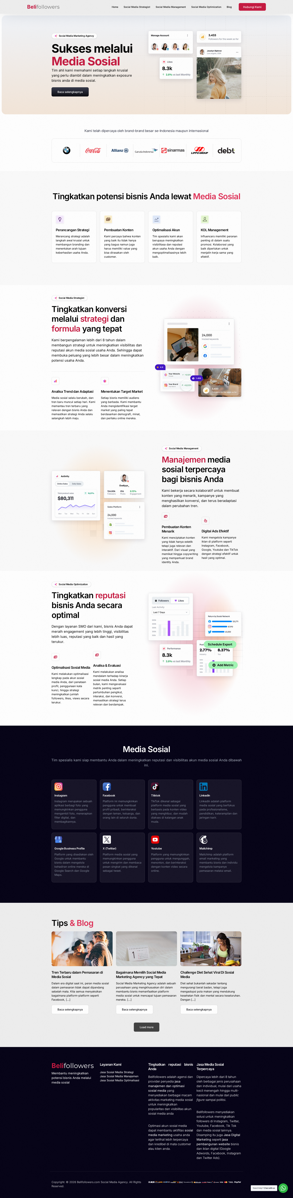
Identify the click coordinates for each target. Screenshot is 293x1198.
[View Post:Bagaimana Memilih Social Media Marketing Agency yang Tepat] (146, 948)
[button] (70, 1009)
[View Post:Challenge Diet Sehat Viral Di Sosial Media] (210, 948)
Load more (146, 1027)
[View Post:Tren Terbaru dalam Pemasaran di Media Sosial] (82, 948)
